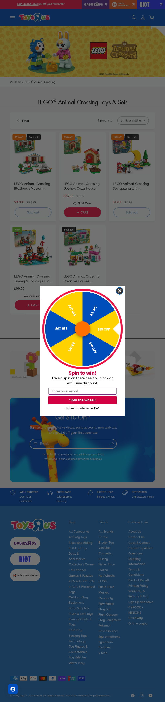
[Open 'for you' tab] (13, 689)
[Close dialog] (119, 290)
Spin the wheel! (82, 400)
